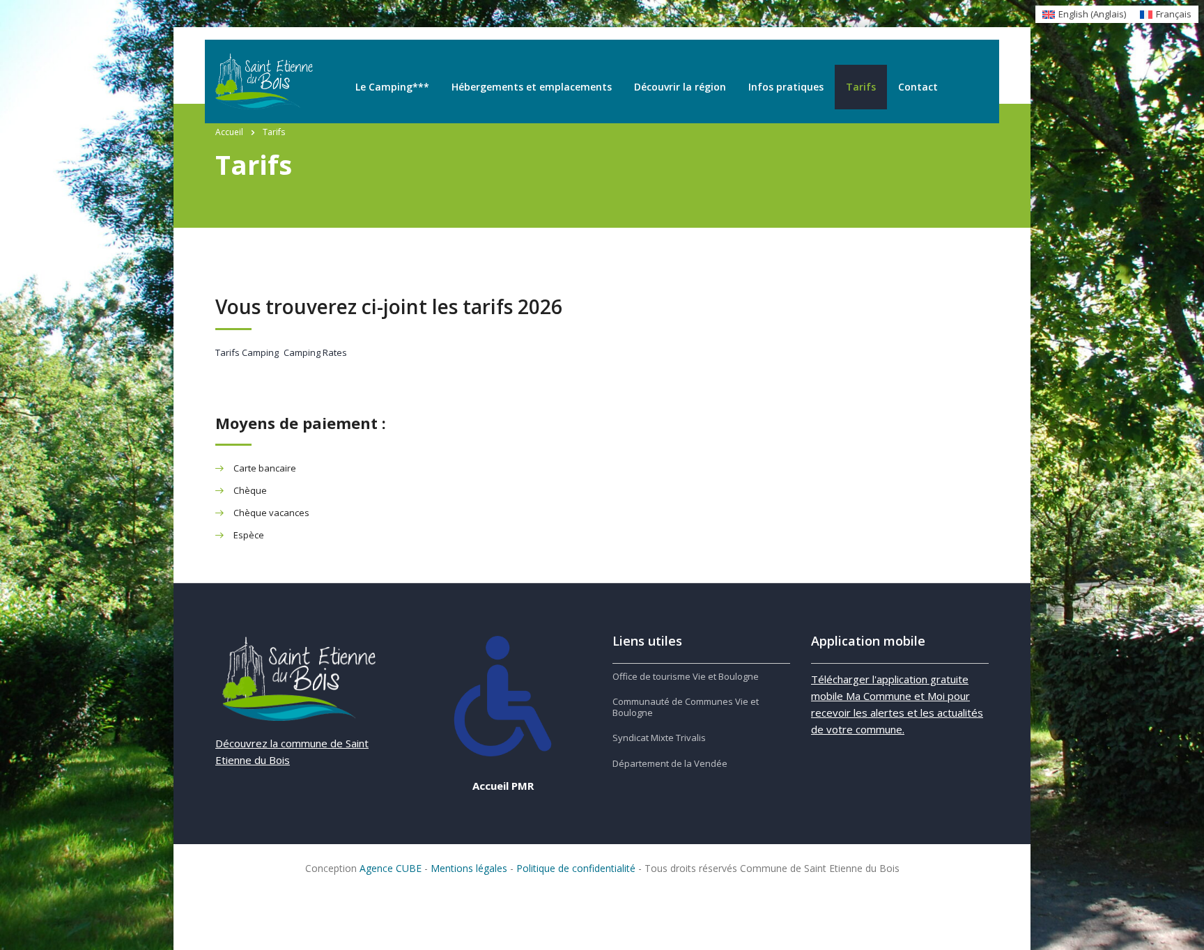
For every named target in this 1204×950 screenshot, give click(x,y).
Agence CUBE (391, 868)
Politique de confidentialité (575, 868)
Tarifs (861, 86)
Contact (918, 86)
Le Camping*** (392, 86)
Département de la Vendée (669, 763)
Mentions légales (469, 868)
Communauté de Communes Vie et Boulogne (685, 707)
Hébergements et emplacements (532, 86)
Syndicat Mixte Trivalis (659, 737)
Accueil (229, 132)
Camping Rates (315, 352)
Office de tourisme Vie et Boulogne (685, 676)
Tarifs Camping (247, 352)
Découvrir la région (680, 86)
